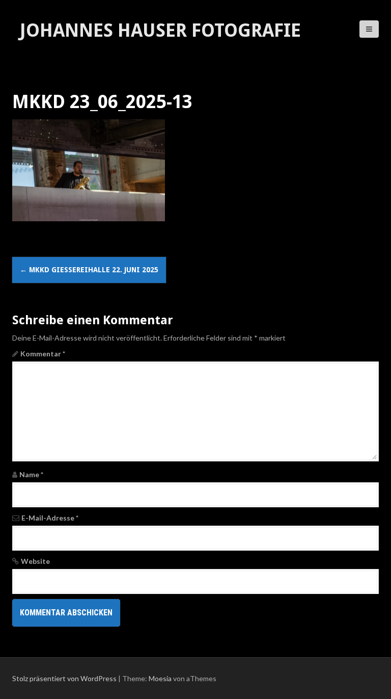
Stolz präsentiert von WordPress (64, 678)
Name (31, 474)
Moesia (160, 678)
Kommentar (42, 353)
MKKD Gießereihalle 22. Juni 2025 (89, 270)
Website (35, 561)
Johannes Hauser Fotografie (160, 30)
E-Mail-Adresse (49, 517)
